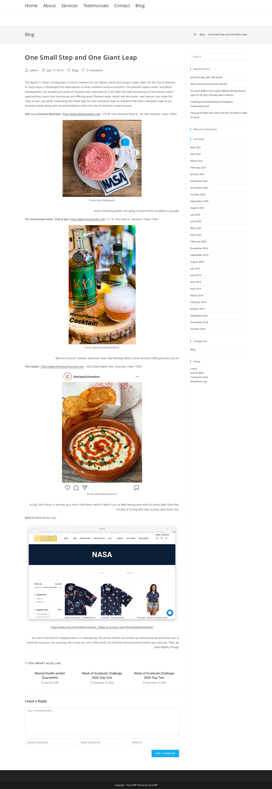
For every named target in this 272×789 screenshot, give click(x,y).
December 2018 (198, 315)
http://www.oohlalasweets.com (82, 114)
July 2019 (195, 268)
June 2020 (195, 221)
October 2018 (197, 329)
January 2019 (197, 308)
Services (69, 5)
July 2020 (195, 214)
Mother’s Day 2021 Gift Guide (206, 77)
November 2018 (199, 322)
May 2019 (195, 282)
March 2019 (196, 295)
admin (34, 70)
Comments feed (199, 377)
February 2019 (198, 302)
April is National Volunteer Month (208, 84)
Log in (193, 368)
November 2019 (199, 248)
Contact (122, 5)
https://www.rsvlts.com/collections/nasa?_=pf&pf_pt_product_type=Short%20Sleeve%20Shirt (102, 627)
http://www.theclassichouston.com (62, 366)
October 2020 (197, 194)
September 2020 (199, 201)
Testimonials (96, 5)
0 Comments (95, 70)
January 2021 (197, 174)
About (49, 5)
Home (31, 5)
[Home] (195, 34)
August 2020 (197, 207)
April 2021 (195, 154)
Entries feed (196, 373)
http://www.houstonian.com (87, 219)
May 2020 (195, 228)
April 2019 (195, 288)
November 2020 (199, 187)
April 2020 (195, 234)
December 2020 (198, 181)
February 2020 (198, 241)
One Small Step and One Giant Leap (227, 34)
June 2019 (195, 275)
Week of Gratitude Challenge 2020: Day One (102, 675)
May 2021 (195, 147)
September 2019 (199, 255)
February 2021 (198, 167)
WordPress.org (198, 381)
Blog (140, 5)
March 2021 (196, 160)
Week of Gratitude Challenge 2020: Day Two (154, 675)
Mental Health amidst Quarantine (50, 675)
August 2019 (197, 261)
